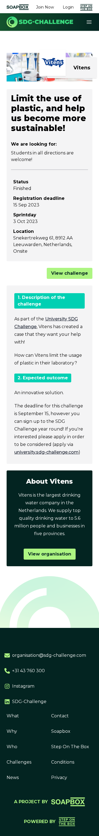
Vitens (81, 68)
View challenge (69, 273)
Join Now (45, 7)
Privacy (59, 777)
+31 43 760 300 (28, 670)
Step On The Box (70, 746)
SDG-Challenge (29, 701)
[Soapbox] (18, 7)
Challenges (19, 762)
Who (12, 746)
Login (68, 7)
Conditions (62, 762)
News (13, 777)
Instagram (23, 686)
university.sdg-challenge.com (46, 452)
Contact (60, 715)
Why (12, 731)
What (13, 715)
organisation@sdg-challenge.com (49, 655)
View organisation (49, 554)
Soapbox (60, 731)
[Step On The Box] (86, 7)
